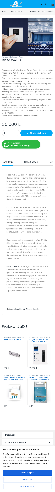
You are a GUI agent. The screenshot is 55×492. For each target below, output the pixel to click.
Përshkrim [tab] (7, 162)
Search (41, 4)
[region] (27, 468)
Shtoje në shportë (38, 133)
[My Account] (46, 4)
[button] (51, 20)
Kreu (4, 11)
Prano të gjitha (27, 473)
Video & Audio (17, 11)
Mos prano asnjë (27, 486)
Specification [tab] (31, 162)
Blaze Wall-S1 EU (13, 266)
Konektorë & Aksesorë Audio (12, 57)
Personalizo (27, 480)
